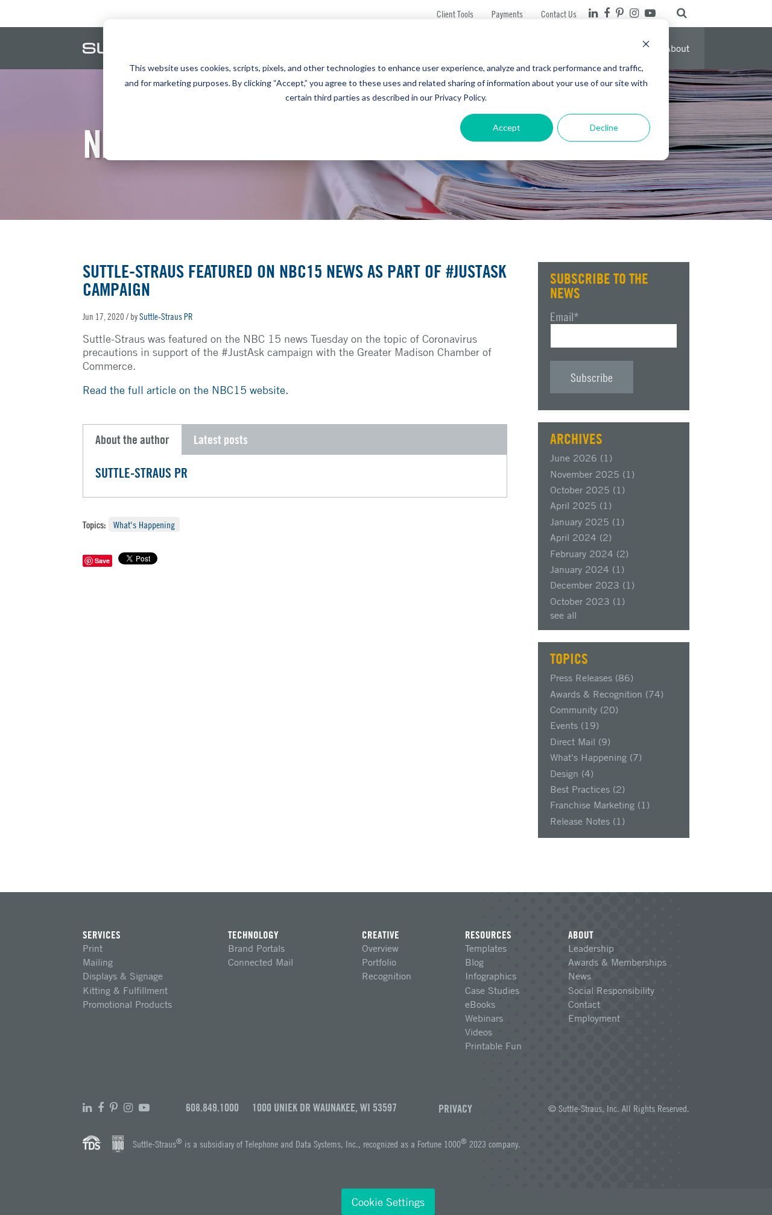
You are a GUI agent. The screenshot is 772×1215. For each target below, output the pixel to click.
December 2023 (592, 585)
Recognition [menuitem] (386, 976)
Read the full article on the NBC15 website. (185, 389)
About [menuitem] (677, 48)
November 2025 (592, 474)
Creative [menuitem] (380, 934)
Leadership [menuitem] (591, 948)
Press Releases (591, 678)
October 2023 (587, 601)
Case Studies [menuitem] (492, 990)
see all (563, 615)
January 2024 (587, 569)
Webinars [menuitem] (484, 1018)
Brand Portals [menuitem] (256, 948)
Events (574, 725)
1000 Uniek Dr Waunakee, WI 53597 (324, 1107)
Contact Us (559, 13)
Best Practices (587, 789)
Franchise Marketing (600, 805)
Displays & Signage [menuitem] (123, 976)
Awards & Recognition (606, 694)
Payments (507, 13)
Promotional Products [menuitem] (127, 1004)
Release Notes (587, 821)
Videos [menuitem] (478, 1032)
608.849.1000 (212, 1107)
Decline (604, 127)
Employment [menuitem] (594, 1018)
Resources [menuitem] (488, 934)
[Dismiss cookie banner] (646, 45)
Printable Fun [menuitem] (493, 1046)
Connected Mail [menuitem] (260, 962)
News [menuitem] (579, 976)
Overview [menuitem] (380, 948)
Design (571, 773)
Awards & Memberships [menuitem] (617, 962)
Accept (506, 127)
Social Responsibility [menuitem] (611, 990)
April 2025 (581, 505)
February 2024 (589, 554)
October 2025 (587, 490)
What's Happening (144, 524)
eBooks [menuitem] (480, 1004)
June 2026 (581, 458)
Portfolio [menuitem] (379, 962)
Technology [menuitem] (253, 934)
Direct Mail (580, 742)
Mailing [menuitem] (98, 962)
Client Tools (455, 13)
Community (584, 710)
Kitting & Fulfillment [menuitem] (125, 990)
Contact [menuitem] (584, 1004)
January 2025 (587, 522)
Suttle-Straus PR (166, 316)
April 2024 (581, 537)
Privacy (455, 1108)
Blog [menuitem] (474, 962)
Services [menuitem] (102, 934)
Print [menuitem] (93, 948)
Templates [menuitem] (486, 948)
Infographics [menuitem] (490, 976)
